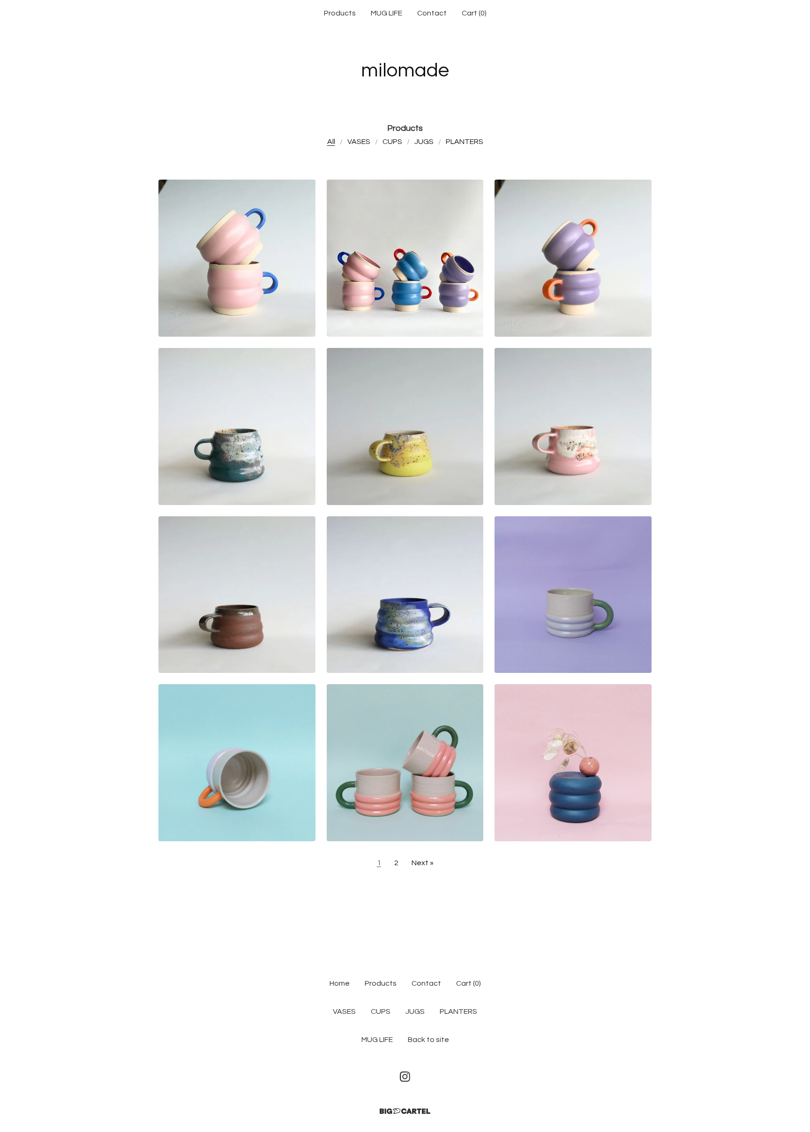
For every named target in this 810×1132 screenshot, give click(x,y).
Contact (432, 13)
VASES (358, 141)
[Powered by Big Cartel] (405, 1111)
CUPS (392, 141)
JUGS (424, 141)
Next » (423, 863)
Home (340, 983)
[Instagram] (405, 1077)
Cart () (474, 13)
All (331, 141)
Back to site (428, 1039)
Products (340, 13)
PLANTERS (464, 141)
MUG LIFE (386, 13)
